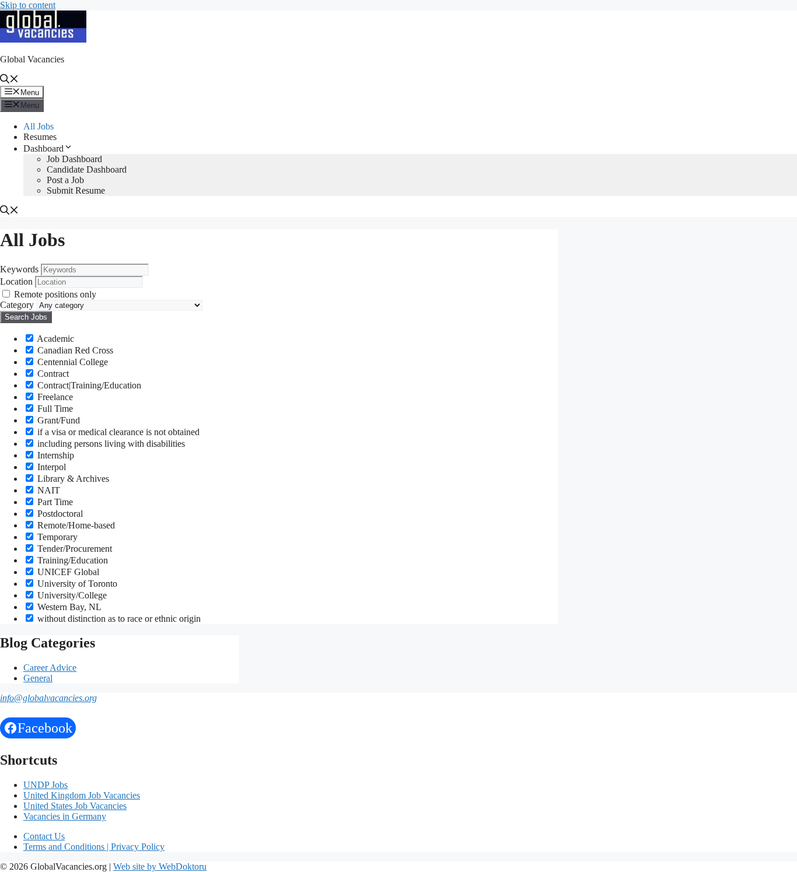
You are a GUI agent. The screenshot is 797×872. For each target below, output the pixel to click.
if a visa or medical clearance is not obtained (117, 432)
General (38, 678)
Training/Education (71, 560)
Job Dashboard (74, 159)
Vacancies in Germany (64, 816)
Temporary (56, 537)
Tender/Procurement (73, 549)
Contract (52, 374)
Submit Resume (76, 190)
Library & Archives (72, 479)
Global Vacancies (32, 59)
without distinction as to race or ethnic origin (118, 619)
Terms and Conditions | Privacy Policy (94, 847)
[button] (9, 80)
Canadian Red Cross (74, 350)
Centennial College (71, 362)
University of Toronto (76, 584)
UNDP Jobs (45, 785)
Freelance (54, 397)
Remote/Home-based (75, 525)
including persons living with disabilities (110, 444)
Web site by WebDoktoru (160, 866)
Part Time (54, 502)
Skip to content (27, 5)
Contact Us (44, 836)
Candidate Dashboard (87, 169)
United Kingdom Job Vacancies (81, 795)
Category (17, 305)
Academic (54, 339)
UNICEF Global (67, 572)
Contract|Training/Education (88, 385)
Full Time (54, 409)
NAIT (47, 490)
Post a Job (65, 180)
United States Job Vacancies (75, 806)
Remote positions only (55, 294)
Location (16, 281)
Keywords (19, 269)
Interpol (50, 467)
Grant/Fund (57, 420)
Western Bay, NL (68, 607)
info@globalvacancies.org (48, 698)
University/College (71, 595)
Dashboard (43, 148)
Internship (54, 455)
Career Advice (49, 668)
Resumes (40, 137)
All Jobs (38, 126)
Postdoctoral (59, 514)
